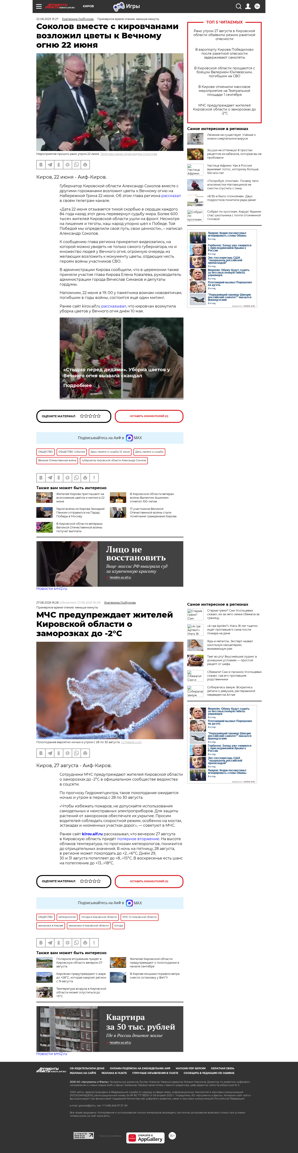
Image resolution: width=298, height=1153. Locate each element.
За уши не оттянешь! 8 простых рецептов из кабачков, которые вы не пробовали (234, 153)
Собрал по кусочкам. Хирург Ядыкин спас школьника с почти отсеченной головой (234, 215)
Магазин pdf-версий (191, 1068)
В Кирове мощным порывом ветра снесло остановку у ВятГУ (154, 975)
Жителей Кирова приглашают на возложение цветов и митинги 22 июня (80, 497)
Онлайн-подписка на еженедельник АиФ (140, 1068)
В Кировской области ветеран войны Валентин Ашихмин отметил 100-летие (152, 497)
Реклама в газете (114, 1073)
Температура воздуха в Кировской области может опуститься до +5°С (81, 992)
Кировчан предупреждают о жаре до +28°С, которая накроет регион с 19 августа (81, 977)
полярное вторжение (138, 839)
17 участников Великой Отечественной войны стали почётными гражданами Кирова (153, 512)
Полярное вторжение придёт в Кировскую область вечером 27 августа (79, 962)
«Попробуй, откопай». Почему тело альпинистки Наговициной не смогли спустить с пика (233, 184)
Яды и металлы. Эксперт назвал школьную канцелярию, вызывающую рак (230, 644)
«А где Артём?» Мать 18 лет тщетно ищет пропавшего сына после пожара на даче (232, 629)
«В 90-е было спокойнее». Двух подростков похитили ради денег (231, 198)
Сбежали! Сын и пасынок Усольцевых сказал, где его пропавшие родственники (234, 675)
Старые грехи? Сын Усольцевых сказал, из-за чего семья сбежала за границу (233, 614)
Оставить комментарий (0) (149, 416)
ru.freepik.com (131, 742)
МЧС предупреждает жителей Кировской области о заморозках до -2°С (224, 109)
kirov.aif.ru (92, 834)
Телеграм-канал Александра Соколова (128, 154)
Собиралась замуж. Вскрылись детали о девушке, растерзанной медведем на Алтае (231, 690)
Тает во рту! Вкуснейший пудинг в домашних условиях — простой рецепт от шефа (232, 660)
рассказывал (113, 306)
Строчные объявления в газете (155, 1073)
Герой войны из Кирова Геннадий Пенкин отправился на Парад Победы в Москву (80, 512)
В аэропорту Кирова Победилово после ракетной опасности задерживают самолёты (224, 54)
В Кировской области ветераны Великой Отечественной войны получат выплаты (79, 527)
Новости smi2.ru (51, 588)
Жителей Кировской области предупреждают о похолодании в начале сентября (154, 962)
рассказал (171, 196)
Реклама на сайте (83, 1073)
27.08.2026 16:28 (47, 602)
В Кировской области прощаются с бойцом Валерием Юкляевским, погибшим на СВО (224, 72)
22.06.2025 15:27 (47, 19)
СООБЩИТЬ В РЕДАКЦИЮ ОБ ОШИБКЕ (209, 1073)
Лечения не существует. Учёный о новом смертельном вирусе (231, 136)
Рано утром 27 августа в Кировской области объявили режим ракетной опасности (224, 35)
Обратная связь (222, 1068)
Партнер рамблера (110, 1135)
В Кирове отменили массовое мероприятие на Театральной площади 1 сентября (224, 91)
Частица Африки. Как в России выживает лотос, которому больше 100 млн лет (232, 169)
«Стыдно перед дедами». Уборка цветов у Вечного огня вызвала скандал (116, 372)
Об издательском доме (87, 1068)
